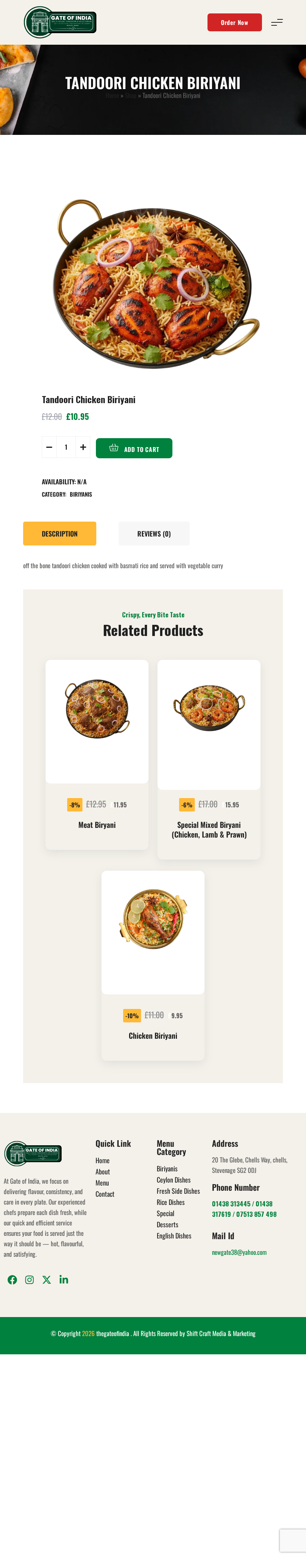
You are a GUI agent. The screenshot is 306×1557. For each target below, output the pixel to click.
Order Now (235, 22)
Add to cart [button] (99, 783)
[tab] (63, 533)
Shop (131, 95)
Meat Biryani (97, 824)
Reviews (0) (154, 533)
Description (60, 533)
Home (112, 95)
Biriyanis (81, 494)
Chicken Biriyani (153, 1035)
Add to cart (140, 449)
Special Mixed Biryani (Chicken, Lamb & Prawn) (209, 829)
